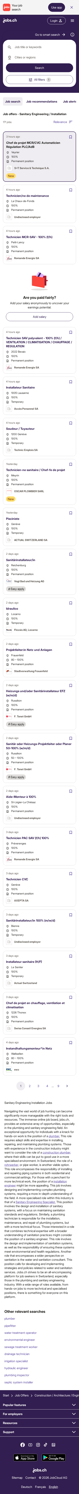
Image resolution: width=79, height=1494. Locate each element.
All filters (41, 79)
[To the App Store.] (25, 1457)
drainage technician (17, 1354)
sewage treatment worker (20, 1347)
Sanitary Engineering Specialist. (36, 1202)
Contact (30, 1477)
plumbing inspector (16, 1375)
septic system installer (18, 1382)
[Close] (71, 7)
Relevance (60, 122)
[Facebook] (22, 1444)
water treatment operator (20, 1332)
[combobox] (39, 47)
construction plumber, (57, 1152)
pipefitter (10, 1325)
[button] (50, 34)
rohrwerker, (11, 1164)
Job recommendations (41, 101)
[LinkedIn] (53, 1444)
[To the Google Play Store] (54, 1457)
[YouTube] (30, 1444)
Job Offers (22, 1395)
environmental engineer (19, 1339)
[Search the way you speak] (72, 34)
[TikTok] (45, 1444)
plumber (9, 1318)
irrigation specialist (16, 1361)
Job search (12, 101)
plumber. (54, 1136)
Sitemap (17, 1477)
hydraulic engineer (16, 1368)
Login (54, 20)
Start (6, 1395)
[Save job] (70, 137)
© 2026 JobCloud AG (53, 1477)
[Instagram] (38, 1444)
